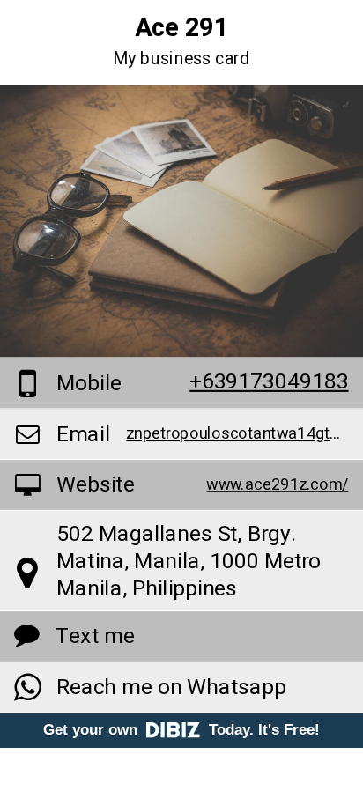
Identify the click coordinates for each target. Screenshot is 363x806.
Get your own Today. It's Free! (181, 729)
